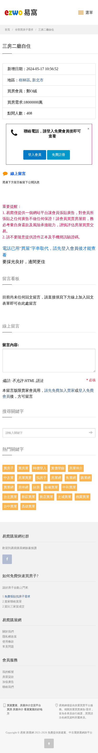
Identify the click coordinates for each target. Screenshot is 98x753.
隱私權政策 (9, 636)
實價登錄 (57, 468)
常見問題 (8, 646)
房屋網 (56, 478)
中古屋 (9, 478)
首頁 (7, 29)
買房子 (9, 468)
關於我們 (8, 631)
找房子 (41, 478)
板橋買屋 (51, 487)
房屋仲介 (76, 468)
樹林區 (24, 80)
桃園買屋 (82, 497)
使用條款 (8, 641)
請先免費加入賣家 (59, 390)
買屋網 (9, 487)
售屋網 (71, 478)
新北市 (38, 80)
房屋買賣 (25, 478)
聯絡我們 (8, 687)
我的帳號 (8, 672)
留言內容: (10, 345)
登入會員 (34, 155)
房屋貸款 (8, 677)
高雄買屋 (28, 506)
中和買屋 (69, 487)
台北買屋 (10, 497)
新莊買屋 (28, 497)
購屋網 (86, 478)
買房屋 (23, 468)
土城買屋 (64, 497)
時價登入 (39, 468)
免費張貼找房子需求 (17, 596)
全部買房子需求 (24, 29)
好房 (36, 487)
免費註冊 (58, 155)
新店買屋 (46, 497)
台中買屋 (10, 506)
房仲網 (23, 487)
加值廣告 (8, 682)
